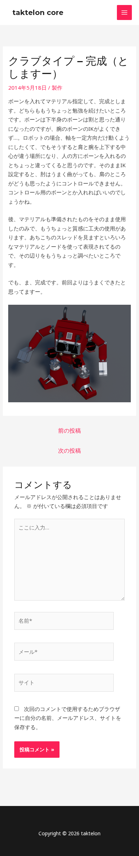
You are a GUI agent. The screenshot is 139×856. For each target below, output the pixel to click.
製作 (57, 87)
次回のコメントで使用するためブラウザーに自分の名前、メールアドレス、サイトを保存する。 (67, 718)
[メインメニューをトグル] (124, 12)
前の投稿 (69, 430)
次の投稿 (69, 450)
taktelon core (37, 12)
